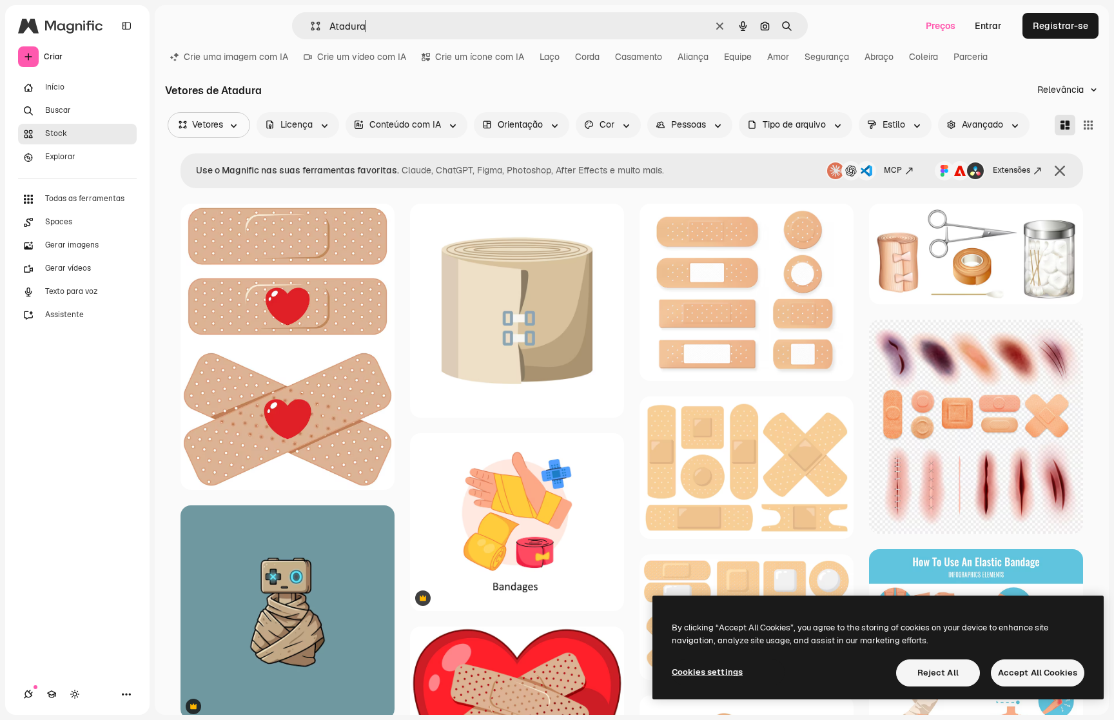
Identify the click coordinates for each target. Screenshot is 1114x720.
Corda (587, 57)
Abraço (879, 57)
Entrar (988, 26)
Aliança (693, 57)
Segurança (827, 57)
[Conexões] (28, 694)
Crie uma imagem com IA (236, 57)
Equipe (738, 57)
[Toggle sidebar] (126, 25)
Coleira (923, 57)
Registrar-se (1060, 26)
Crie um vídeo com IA (361, 57)
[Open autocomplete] (310, 26)
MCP (893, 170)
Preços (940, 26)
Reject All (938, 672)
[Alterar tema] (74, 694)
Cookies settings (707, 671)
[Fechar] (1060, 171)
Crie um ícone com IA (479, 57)
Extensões (1011, 170)
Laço (550, 57)
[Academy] (51, 694)
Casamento (638, 57)
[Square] (1088, 125)
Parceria (970, 57)
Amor (778, 57)
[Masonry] (1065, 125)
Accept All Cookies (1037, 672)
